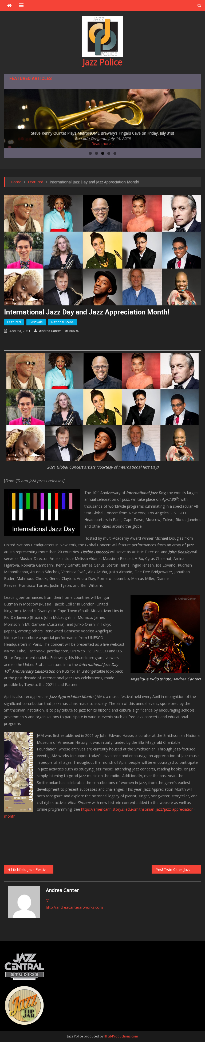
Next (194, 117)
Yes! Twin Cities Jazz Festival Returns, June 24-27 (178, 869)
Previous (11, 117)
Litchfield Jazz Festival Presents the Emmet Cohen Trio (32, 869)
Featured (14, 322)
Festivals (36, 322)
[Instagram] (47, 900)
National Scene (62, 322)
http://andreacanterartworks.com (74, 907)
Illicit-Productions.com (121, 1036)
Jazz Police (103, 62)
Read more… (103, 143)
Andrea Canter (50, 331)
